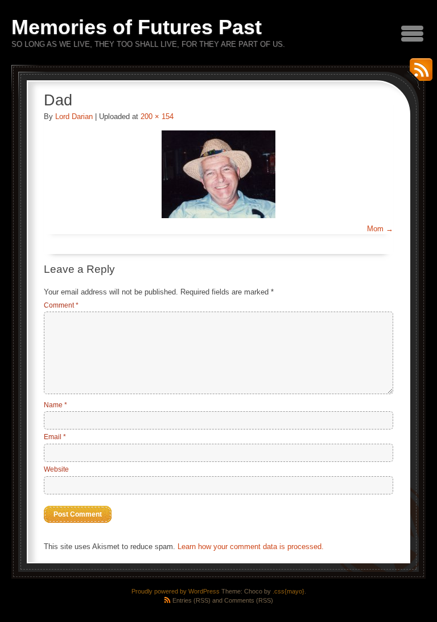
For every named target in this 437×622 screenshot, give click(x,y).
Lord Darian (74, 116)
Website (56, 469)
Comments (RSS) (248, 600)
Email (55, 437)
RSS (418, 73)
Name (55, 405)
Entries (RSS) (191, 600)
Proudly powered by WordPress (175, 591)
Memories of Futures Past (136, 27)
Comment (61, 305)
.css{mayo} (288, 591)
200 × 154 (157, 116)
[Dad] (218, 174)
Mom (375, 228)
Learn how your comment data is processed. (251, 546)
